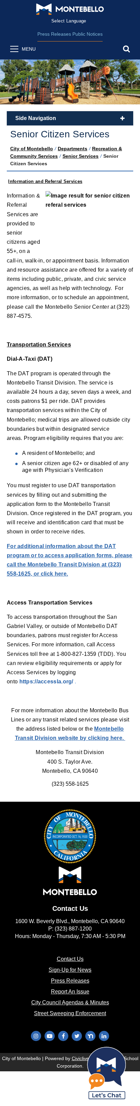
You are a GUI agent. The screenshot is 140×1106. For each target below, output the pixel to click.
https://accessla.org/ (47, 681)
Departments (72, 148)
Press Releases (54, 34)
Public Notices (87, 34)
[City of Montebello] (70, 9)
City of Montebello (31, 148)
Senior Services (81, 156)
